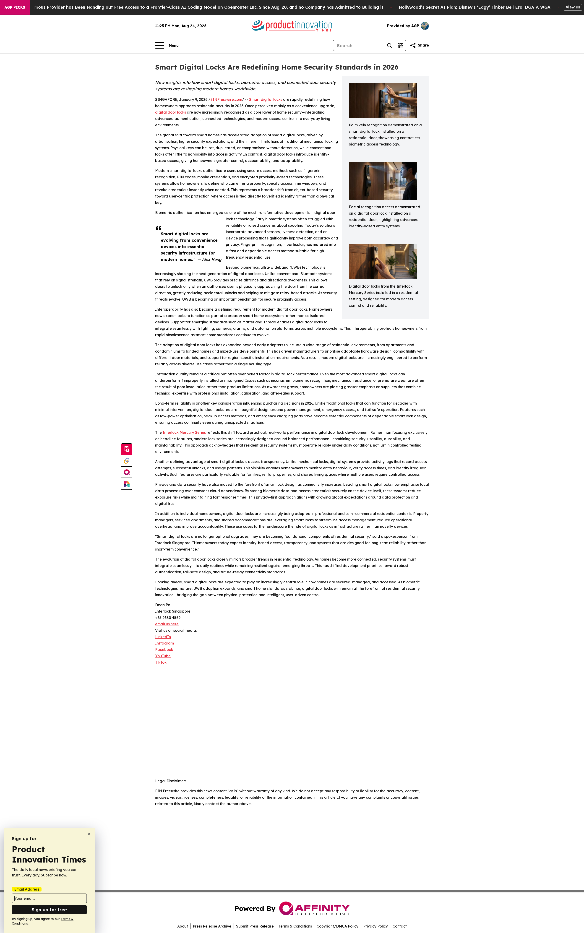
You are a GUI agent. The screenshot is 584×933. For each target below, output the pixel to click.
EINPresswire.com (226, 99)
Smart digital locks (265, 99)
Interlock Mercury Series (184, 432)
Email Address (26, 889)
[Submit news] (126, 449)
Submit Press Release (255, 926)
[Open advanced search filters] (400, 45)
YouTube (163, 656)
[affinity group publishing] (126, 472)
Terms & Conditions (295, 926)
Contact (400, 926)
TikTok (161, 662)
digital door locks (170, 112)
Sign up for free (49, 909)
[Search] (389, 45)
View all (573, 7)
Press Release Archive (212, 926)
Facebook (164, 649)
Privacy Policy (375, 926)
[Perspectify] (126, 461)
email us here (167, 624)
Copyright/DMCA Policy (337, 926)
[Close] (89, 834)
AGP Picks (15, 7)
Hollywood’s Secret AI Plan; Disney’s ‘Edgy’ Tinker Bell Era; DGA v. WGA (474, 7)
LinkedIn (163, 636)
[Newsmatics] (126, 483)
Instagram (164, 643)
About (182, 926)
